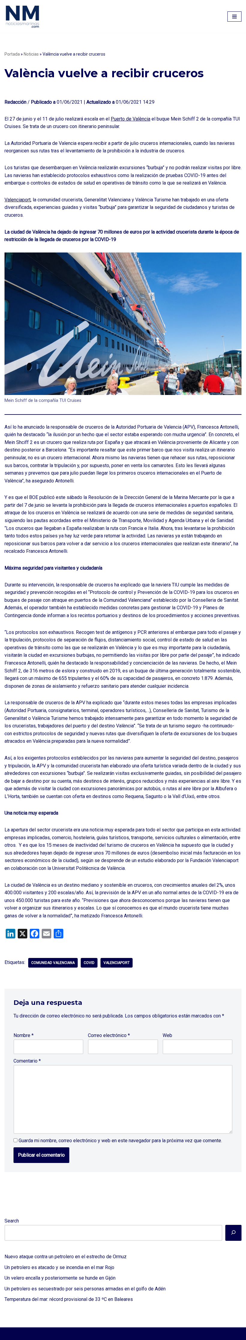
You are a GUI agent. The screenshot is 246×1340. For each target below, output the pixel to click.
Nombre (24, 1035)
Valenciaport (17, 200)
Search (11, 1221)
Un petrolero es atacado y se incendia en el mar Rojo (59, 1267)
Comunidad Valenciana (53, 963)
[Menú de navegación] (234, 16)
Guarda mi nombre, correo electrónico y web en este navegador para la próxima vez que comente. (120, 1140)
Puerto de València (130, 119)
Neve (89, 1333)
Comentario (27, 1061)
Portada (12, 54)
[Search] (233, 1233)
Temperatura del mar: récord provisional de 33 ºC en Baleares (68, 1299)
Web (167, 1035)
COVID (89, 963)
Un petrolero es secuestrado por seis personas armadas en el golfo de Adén (85, 1289)
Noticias (31, 54)
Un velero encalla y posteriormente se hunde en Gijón (60, 1278)
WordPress (151, 1333)
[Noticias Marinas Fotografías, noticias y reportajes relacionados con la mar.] (22, 16)
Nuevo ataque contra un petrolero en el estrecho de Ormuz (65, 1256)
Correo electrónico (109, 1035)
